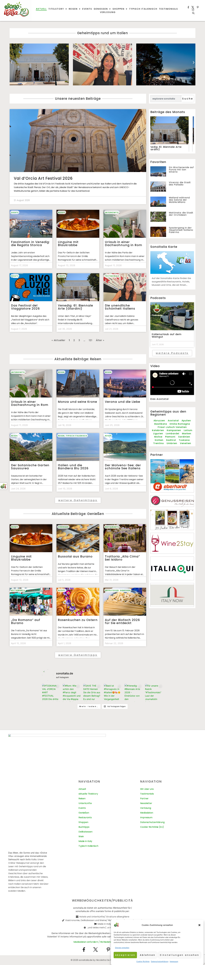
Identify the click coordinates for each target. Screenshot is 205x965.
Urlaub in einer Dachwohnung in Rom (124, 243)
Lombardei (172, 433)
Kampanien (174, 430)
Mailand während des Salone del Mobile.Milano (179, 200)
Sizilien (159, 440)
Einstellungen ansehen (179, 955)
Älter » (100, 340)
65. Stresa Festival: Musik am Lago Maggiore (102, 64)
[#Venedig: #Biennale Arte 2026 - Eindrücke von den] (133, 693)
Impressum (174, 961)
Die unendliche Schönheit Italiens (39, 64)
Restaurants (112, 527)
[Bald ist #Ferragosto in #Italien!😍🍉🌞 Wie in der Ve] (113, 693)
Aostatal (173, 420)
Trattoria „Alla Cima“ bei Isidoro (122, 558)
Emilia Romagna (180, 424)
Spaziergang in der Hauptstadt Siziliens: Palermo (181, 230)
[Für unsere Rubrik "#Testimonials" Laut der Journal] (154, 693)
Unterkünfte (112, 212)
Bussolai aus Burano (75, 556)
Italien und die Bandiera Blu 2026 (74, 466)
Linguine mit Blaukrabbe (68, 243)
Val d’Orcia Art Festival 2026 (43, 178)
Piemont (170, 436)
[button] (199, 925)
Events (87, 8)
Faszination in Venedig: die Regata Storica (30, 243)
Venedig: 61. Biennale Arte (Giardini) (75, 307)
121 (90, 340)
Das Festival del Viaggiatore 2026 (25, 307)
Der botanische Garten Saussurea (30, 466)
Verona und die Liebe (122, 402)
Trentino (158, 443)
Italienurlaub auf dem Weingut (166, 335)
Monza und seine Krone (166, 64)
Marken (186, 433)
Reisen (73, 8)
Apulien (186, 420)
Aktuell (41, 8)
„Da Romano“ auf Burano (25, 621)
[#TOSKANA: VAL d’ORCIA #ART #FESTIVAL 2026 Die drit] (51, 693)
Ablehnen (147, 955)
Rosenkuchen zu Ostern (78, 620)
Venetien (185, 443)
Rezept (61, 212)
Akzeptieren (125, 955)
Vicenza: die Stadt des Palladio (180, 183)
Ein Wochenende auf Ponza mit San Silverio (181, 169)
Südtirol (171, 440)
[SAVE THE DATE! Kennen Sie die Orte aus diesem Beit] (92, 693)
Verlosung (108, 12)
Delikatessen (112, 590)
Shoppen (118, 8)
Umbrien (172, 443)
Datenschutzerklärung (159, 961)
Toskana (184, 440)
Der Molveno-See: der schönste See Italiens (123, 466)
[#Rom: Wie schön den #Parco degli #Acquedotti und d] (72, 693)
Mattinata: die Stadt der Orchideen (181, 214)
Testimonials (168, 8)
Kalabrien (158, 430)
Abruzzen (159, 420)
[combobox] (165, 98)
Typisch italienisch (143, 8)
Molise (158, 436)
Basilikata (160, 424)
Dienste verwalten (122, 948)
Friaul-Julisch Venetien (172, 427)
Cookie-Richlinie (142, 961)
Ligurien (158, 433)
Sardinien (184, 436)
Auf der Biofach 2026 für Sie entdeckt (122, 621)
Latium (188, 430)
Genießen (101, 8)
